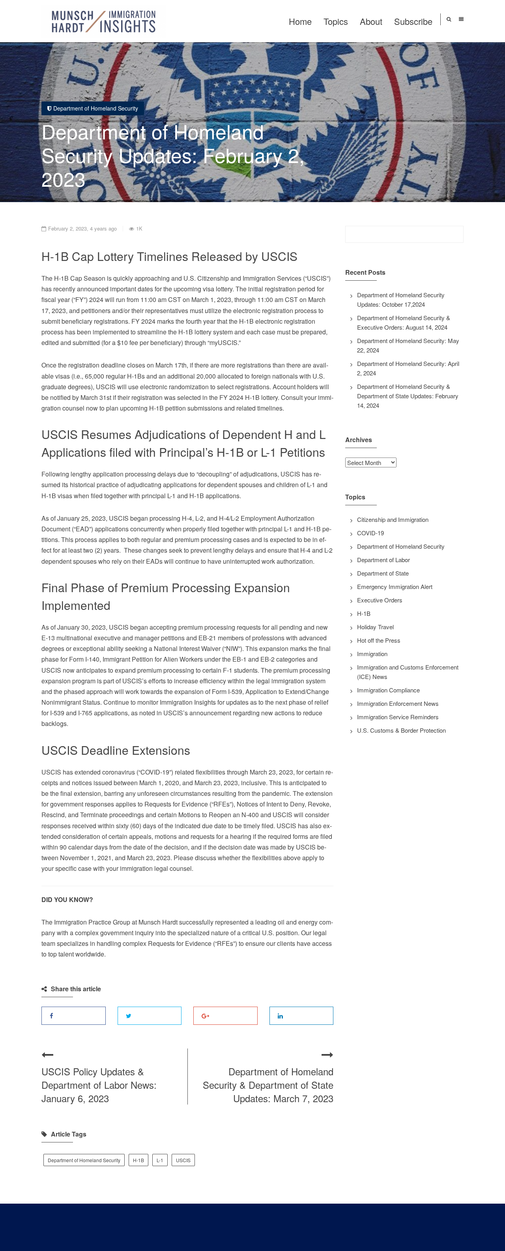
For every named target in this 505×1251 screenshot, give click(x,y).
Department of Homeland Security (95, 108)
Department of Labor (383, 559)
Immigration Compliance (388, 690)
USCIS (183, 1160)
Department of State (383, 573)
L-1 (160, 1160)
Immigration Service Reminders (398, 717)
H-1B (138, 1160)
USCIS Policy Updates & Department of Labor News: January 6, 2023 (99, 1084)
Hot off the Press (378, 640)
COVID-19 (370, 533)
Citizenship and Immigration (392, 519)
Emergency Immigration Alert (394, 586)
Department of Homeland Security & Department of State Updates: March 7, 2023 (268, 1084)
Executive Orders (379, 600)
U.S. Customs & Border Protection (401, 730)
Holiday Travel (375, 627)
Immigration (372, 653)
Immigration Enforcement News (398, 703)
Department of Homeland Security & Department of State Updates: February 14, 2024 (407, 395)
